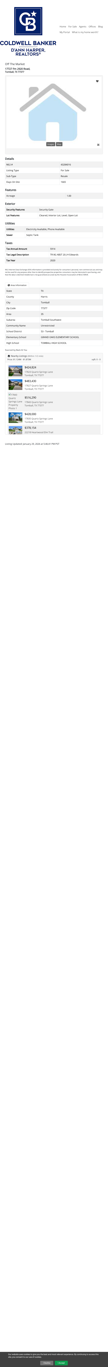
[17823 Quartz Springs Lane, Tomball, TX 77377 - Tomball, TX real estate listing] (15, 370)
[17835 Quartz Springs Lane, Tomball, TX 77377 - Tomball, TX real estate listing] (15, 417)
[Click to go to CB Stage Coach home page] (28, 29)
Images (50, 144)
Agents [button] (82, 26)
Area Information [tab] (18, 285)
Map (59, 144)
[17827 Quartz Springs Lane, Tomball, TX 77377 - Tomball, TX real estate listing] (15, 384)
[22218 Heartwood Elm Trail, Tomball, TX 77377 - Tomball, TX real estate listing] (15, 431)
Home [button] (63, 26)
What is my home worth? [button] (85, 32)
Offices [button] (92, 26)
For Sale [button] (72, 26)
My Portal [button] (65, 32)
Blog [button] (100, 26)
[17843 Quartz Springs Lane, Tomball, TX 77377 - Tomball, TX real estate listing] (15, 401)
